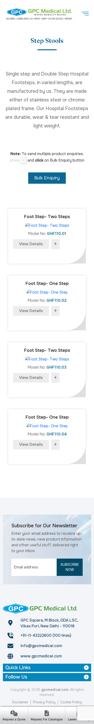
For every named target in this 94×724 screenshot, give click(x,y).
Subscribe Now (69, 567)
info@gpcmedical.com (41, 645)
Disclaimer (20, 702)
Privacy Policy (44, 702)
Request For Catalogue (46, 719)
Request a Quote (14, 719)
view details (31, 243)
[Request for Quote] (14, 713)
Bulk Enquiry (47, 178)
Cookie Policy (71, 702)
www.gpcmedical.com (41, 656)
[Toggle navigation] (85, 13)
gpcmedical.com (54, 689)
